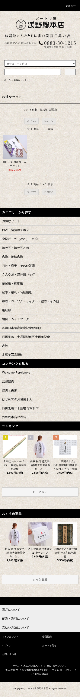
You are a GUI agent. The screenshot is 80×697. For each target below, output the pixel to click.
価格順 (44, 109)
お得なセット (20, 80)
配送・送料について (56, 666)
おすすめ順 (30, 109)
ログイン (7, 645)
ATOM (45, 674)
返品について (12, 670)
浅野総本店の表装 (14, 417)
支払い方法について (33, 666)
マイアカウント (10, 636)
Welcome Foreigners (16, 372)
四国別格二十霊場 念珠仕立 (20, 408)
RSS (37, 674)
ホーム (7, 80)
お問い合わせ (9, 654)
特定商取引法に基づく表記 (35, 670)
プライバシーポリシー (62, 670)
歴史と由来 (9, 390)
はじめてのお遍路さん (17, 399)
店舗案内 (8, 381)
